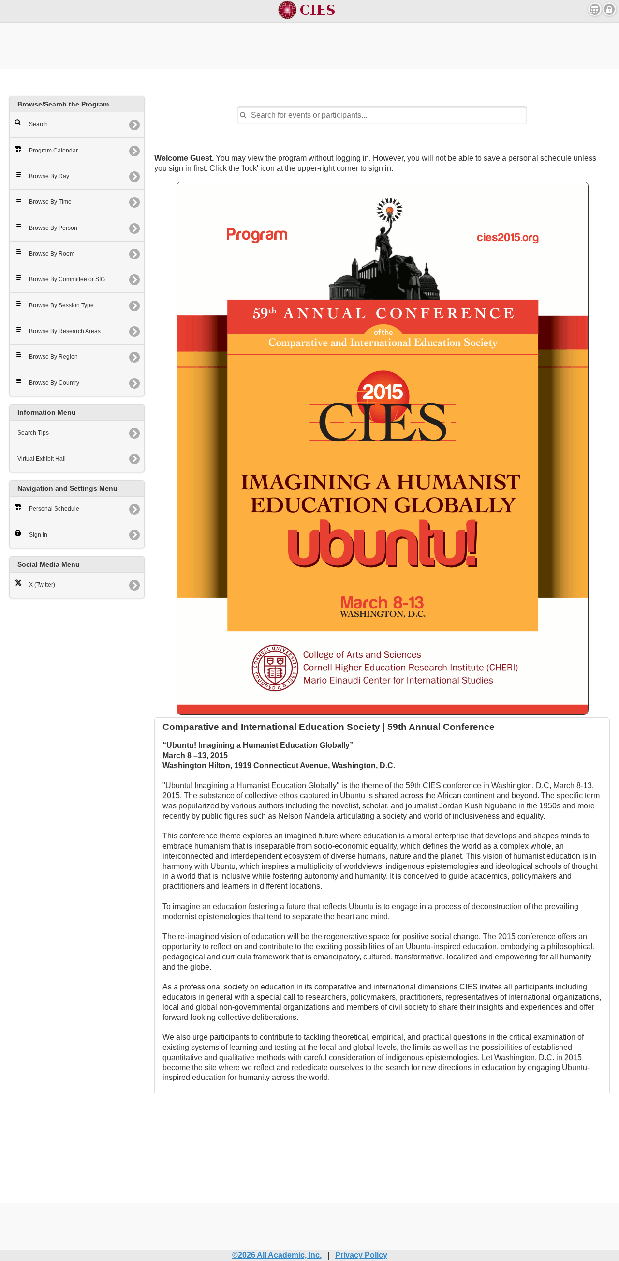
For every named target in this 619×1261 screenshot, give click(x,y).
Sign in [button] (609, 9)
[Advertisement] (309, 44)
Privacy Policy (361, 1255)
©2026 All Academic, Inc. (277, 1255)
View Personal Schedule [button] (595, 9)
